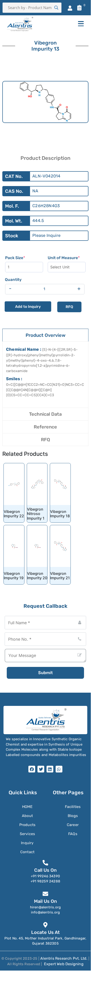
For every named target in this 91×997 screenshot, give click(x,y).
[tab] (45, 335)
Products (27, 825)
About (27, 816)
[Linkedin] (50, 769)
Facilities (73, 806)
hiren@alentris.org (45, 907)
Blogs (73, 816)
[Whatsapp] (59, 769)
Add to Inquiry (28, 306)
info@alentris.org (45, 912)
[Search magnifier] (56, 7)
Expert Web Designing (64, 964)
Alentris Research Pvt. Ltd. (63, 958)
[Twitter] (40, 769)
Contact (27, 852)
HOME (27, 806)
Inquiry (27, 843)
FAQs (72, 834)
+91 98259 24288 (45, 881)
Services (27, 834)
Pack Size (24, 257)
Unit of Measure (67, 257)
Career (73, 825)
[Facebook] (31, 769)
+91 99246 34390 (45, 876)
